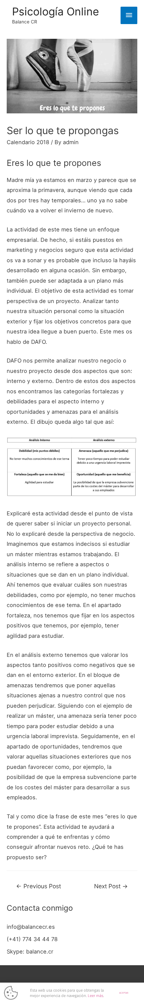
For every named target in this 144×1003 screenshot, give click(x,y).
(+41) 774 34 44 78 (32, 939)
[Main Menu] (129, 15)
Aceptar (123, 992)
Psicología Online (55, 11)
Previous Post (38, 886)
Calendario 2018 (28, 142)
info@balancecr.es (31, 926)
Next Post (111, 886)
